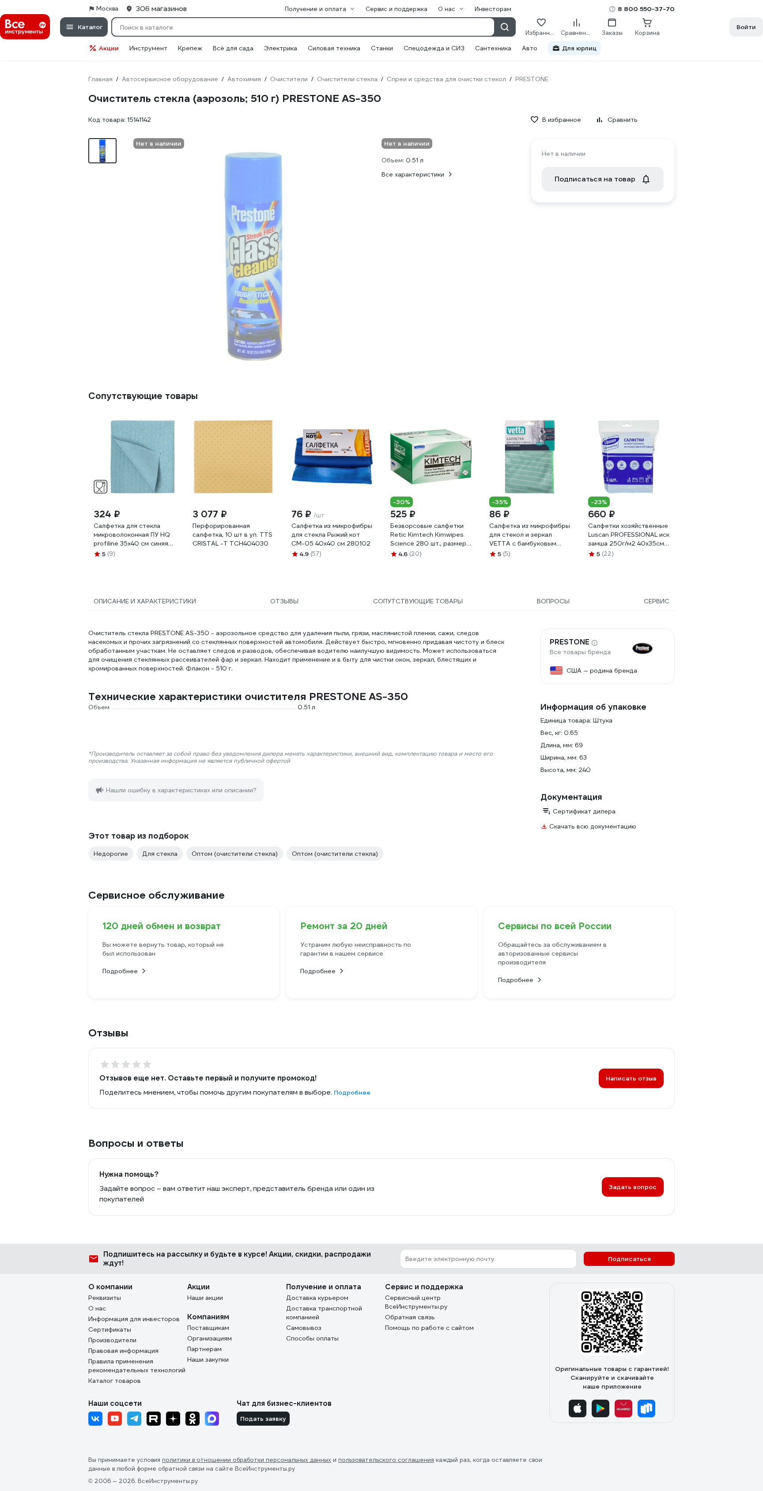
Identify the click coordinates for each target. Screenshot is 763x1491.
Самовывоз (303, 1328)
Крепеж (190, 48)
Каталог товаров (114, 1381)
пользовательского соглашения (386, 1460)
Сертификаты (109, 1329)
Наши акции (205, 1298)
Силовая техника (334, 48)
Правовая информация (123, 1351)
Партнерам (204, 1349)
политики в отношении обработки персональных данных (246, 1460)
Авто (529, 48)
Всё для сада (233, 48)
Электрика (280, 48)
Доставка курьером (317, 1298)
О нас (97, 1308)
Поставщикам (208, 1328)
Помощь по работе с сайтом (429, 1328)
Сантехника (493, 48)
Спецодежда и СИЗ (434, 48)
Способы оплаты (312, 1338)
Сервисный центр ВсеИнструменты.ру (416, 1302)
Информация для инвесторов (134, 1319)
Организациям (209, 1338)
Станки (382, 48)
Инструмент (148, 48)
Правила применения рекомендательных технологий (136, 1365)
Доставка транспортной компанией (324, 1312)
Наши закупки (208, 1359)
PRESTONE (569, 642)
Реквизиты (104, 1298)
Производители (112, 1340)
